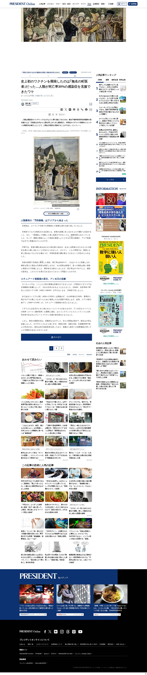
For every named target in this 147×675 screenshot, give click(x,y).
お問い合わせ (120, 644)
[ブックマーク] (91, 104)
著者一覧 (30, 644)
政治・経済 (66, 4)
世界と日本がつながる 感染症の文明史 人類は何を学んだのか (51, 131)
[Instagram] (62, 631)
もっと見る (110, 179)
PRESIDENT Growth (26, 653)
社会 (89, 4)
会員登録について (56, 644)
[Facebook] (45, 631)
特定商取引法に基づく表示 (88, 644)
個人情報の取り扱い (71, 644)
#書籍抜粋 (89, 354)
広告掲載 (102, 644)
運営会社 (110, 644)
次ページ (61, 114)
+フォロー (35, 103)
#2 (48, 76)
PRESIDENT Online (27, 100)
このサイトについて (42, 644)
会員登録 (133, 4)
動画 (102, 4)
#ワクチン (73, 72)
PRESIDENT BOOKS (65, 653)
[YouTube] (80, 632)
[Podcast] (74, 631)
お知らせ (22, 644)
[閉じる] (146, 674)
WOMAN (38, 653)
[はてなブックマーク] (56, 631)
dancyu (46, 653)
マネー (58, 4)
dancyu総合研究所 (40, 663)
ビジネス (50, 4)
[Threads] (68, 631)
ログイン (123, 4)
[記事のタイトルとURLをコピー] (82, 109)
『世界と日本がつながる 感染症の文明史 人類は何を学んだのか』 (41, 72)
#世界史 (65, 72)
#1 (30, 76)
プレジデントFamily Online (83, 653)
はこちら (111, 283)
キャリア (75, 4)
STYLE (53, 653)
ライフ (83, 4)
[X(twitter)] (49, 631)
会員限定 (96, 4)
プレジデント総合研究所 (26, 663)
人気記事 (42, 4)
